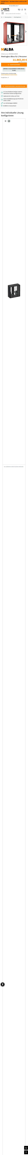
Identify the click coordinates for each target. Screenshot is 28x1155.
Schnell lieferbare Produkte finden (9, 74)
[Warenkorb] (25, 9)
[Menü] (2, 13)
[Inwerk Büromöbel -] (3, 17)
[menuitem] (2, 13)
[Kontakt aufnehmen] (19, 9)
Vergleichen (4, 77)
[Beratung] (26, 1148)
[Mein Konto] (22, 9)
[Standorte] (26, 1152)
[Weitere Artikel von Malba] (7, 49)
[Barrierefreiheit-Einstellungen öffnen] (2, 984)
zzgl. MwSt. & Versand (22, 62)
